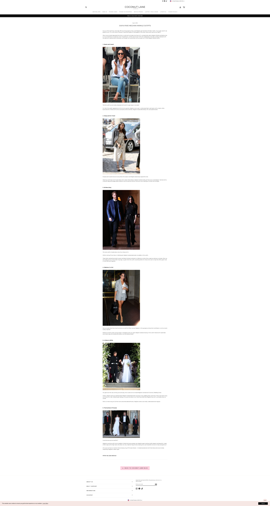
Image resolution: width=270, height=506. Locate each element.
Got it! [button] (263, 503)
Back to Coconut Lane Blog (136, 468)
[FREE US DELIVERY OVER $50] (135, 15)
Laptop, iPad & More (151, 11)
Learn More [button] (45, 503)
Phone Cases (113, 11)
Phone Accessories (125, 11)
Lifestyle (163, 11)
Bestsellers (96, 11)
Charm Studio (172, 11)
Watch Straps (138, 11)
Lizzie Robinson (112, 455)
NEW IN (105, 11)
